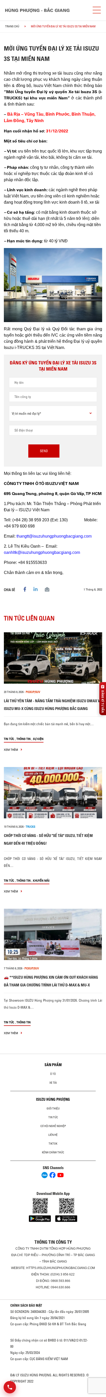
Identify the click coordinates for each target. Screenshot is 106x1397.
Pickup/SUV (33, 692)
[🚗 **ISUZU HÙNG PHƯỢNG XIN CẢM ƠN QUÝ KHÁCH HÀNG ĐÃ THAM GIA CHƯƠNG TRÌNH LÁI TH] (53, 934)
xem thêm (11, 750)
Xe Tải (53, 1082)
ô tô (53, 1074)
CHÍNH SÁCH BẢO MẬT (26, 1305)
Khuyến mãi (41, 880)
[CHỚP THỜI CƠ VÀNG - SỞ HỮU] (53, 792)
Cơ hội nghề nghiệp (53, 1126)
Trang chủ (12, 26)
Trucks (30, 826)
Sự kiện (38, 739)
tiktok (53, 1143)
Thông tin (23, 739)
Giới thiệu (53, 1108)
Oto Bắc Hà (53, 1395)
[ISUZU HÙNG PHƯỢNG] (37, 10)
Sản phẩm (53, 1065)
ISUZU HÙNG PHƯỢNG (53, 1099)
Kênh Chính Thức (53, 1152)
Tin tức (9, 739)
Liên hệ (53, 1135)
